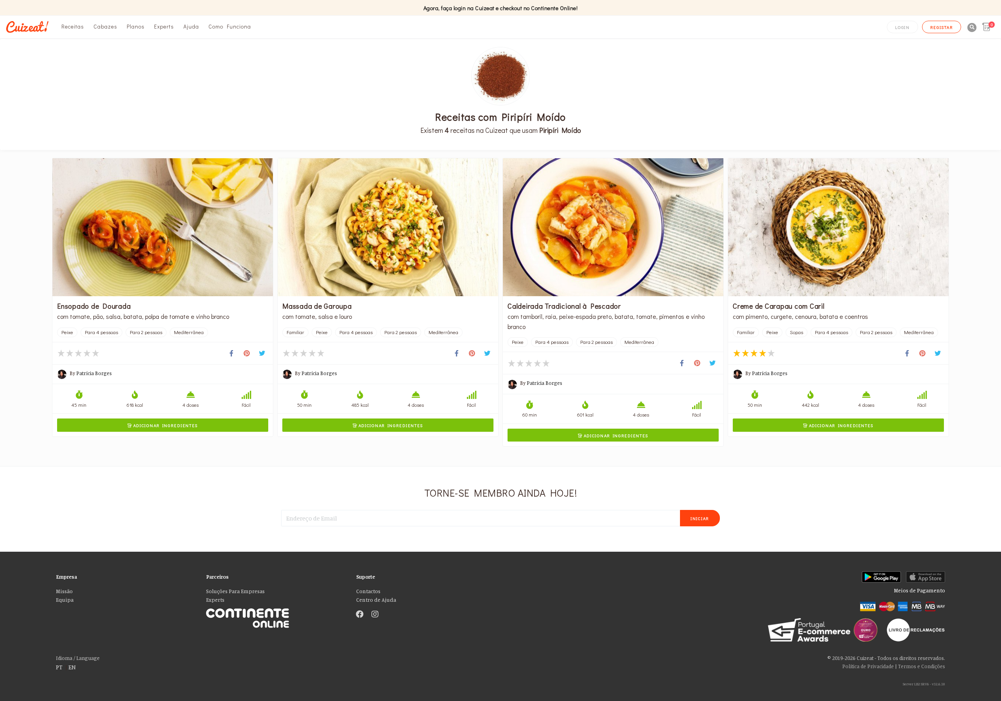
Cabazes (105, 26)
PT (59, 667)
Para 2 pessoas (146, 332)
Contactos (368, 591)
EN (72, 667)
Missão (64, 591)
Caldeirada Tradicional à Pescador (564, 306)
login (902, 27)
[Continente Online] (275, 614)
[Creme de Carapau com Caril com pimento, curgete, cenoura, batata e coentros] (838, 227)
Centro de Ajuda (376, 600)
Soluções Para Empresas (235, 591)
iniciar (700, 518)
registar (941, 27)
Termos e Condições (921, 666)
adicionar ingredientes (162, 425)
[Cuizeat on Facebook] (359, 614)
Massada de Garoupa (317, 306)
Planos (136, 26)
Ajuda (191, 26)
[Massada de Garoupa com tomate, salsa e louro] (388, 227)
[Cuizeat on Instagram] (375, 614)
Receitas (72, 26)
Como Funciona (229, 26)
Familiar (295, 332)
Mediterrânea (189, 332)
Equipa (65, 600)
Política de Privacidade (868, 666)
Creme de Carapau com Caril (779, 306)
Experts (164, 26)
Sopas (796, 332)
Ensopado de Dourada (94, 306)
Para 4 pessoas (101, 332)
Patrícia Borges (94, 373)
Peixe (67, 332)
